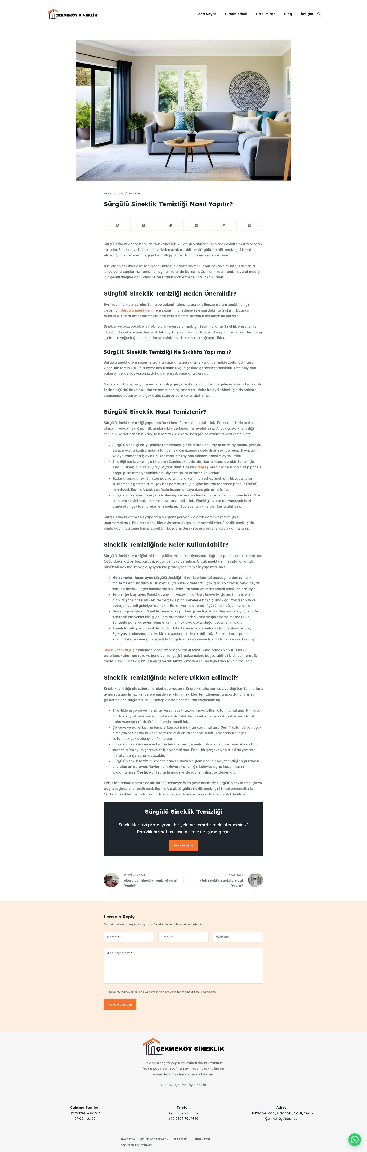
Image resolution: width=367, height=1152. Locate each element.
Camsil (200, 467)
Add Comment (119, 953)
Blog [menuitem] (288, 14)
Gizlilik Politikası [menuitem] (136, 1145)
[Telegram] (223, 225)
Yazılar (134, 193)
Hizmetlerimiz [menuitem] (236, 14)
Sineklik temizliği (117, 650)
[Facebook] (117, 225)
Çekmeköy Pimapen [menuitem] (154, 1139)
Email (167, 937)
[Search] (318, 14)
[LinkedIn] (197, 225)
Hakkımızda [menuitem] (266, 14)
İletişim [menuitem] (307, 14)
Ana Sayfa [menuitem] (207, 14)
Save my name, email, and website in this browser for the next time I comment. (162, 991)
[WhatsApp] (250, 225)
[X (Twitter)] (144, 225)
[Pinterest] (170, 225)
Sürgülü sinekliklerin (137, 310)
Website (222, 937)
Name (113, 937)
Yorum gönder (120, 1004)
